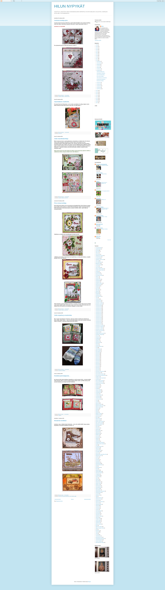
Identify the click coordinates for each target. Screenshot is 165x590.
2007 (97, 102)
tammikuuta (99, 88)
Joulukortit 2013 (98, 310)
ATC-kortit (97, 260)
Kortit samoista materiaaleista (101, 375)
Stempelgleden (98, 487)
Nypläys (97, 438)
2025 (97, 46)
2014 (97, 92)
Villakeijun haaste (99, 516)
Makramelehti (98, 225)
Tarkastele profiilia (98, 40)
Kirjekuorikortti (98, 342)
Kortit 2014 (98, 358)
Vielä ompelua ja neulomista (63, 315)
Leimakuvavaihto (99, 395)
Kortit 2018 (98, 363)
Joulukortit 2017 (98, 316)
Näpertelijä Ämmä (99, 224)
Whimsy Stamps (98, 524)
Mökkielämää (98, 433)
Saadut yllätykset (99, 471)
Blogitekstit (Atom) (59, 501)
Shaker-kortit (98, 476)
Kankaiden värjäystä (99, 334)
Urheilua (97, 509)
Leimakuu (97, 393)
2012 (97, 95)
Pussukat (97, 460)
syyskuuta (98, 65)
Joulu (97, 297)
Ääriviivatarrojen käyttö (100, 542)
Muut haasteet (98, 430)
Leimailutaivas (98, 392)
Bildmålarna (98, 263)
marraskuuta (99, 62)
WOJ (96, 529)
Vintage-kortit (98, 518)
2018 (97, 57)
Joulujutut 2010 (98, 300)
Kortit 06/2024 (98, 349)
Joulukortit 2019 (98, 318)
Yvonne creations (99, 541)
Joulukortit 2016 (66, 96)
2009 (97, 99)
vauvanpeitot (98, 513)
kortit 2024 (97, 368)
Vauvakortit (98, 512)
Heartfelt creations (61, 96)
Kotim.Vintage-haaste (99, 380)
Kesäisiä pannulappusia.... (62, 376)
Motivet (97, 426)
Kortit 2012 (98, 355)
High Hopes (98, 289)
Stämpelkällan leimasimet (100, 491)
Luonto (97, 401)
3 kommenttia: (67, 196)
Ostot (97, 445)
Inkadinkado (98, 295)
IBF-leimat (97, 292)
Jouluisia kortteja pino (61, 20)
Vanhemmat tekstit (87, 499)
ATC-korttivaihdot (99, 262)
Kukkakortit (98, 384)
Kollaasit (97, 345)
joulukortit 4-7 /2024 (99, 327)
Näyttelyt (97, 439)
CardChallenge (98, 264)
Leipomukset (98, 397)
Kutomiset (97, 387)
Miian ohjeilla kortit (99, 422)
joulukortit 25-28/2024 (99, 326)
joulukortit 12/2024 (99, 304)
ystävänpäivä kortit (99, 537)
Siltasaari (97, 479)
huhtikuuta (99, 84)
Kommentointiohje (99, 346)
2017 (97, 58)
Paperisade (98, 447)
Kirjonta (97, 343)
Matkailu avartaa (99, 413)
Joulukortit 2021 (98, 321)
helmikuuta (99, 87)
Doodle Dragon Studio (100, 270)
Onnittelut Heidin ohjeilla (100, 443)
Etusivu (72, 499)
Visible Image (98, 520)
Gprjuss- (97, 276)
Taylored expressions (99, 501)
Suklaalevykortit (98, 492)
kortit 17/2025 (98, 350)
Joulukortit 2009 (98, 305)
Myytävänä (98, 431)
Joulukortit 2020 (98, 320)
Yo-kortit (97, 534)
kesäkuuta (99, 70)
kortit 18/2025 (98, 351)
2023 (97, 49)
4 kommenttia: (67, 132)
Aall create (97, 251)
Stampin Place (98, 483)
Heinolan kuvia (98, 284)
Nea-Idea (97, 435)
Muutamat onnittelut (60, 420)
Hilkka (102, 26)
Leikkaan (97, 181)
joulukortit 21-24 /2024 (100, 325)
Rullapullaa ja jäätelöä (104, 165)
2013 (97, 93)
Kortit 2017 (98, 362)
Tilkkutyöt (97, 505)
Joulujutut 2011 (98, 301)
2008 (97, 101)
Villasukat (97, 517)
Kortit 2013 (98, 356)
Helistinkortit (98, 285)
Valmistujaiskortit (99, 510)
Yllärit (97, 533)
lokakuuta (98, 64)
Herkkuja (97, 287)
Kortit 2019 (98, 364)
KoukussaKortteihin (99, 381)
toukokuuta (99, 82)
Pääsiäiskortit (98, 463)
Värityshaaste (98, 521)
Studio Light (98, 488)
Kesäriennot (98, 337)
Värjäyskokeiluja (104, 173)
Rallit (97, 466)
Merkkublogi (98, 198)
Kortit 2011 (97, 354)
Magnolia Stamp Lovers (100, 405)
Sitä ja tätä (97, 480)
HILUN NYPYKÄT (69, 6)
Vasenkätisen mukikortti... (62, 101)
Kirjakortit (97, 339)
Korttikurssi (98, 376)
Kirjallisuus (98, 341)
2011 (97, 96)
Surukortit (97, 493)
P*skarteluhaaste (99, 446)
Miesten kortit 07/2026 (99, 421)
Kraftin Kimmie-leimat (99, 383)
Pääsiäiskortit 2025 (99, 464)
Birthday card (103, 199)
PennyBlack (98, 451)
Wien (97, 525)
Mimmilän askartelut (99, 424)
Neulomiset (60, 370)
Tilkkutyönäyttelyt (99, 504)
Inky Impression (98, 296)
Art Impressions (98, 256)
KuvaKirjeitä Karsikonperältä (101, 164)
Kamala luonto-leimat (99, 330)
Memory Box (98, 416)
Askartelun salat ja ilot (99, 259)
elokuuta (98, 67)
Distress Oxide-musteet (100, 268)
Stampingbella (98, 485)
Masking (97, 412)
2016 (97, 60)
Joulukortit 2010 (98, 306)
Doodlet (97, 271)
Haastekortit (98, 280)
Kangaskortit (98, 331)
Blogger (89, 581)
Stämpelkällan (98, 489)
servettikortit (98, 475)
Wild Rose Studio (99, 526)
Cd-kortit (97, 266)
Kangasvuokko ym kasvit (100, 333)
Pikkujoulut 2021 (99, 455)
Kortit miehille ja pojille (73, 496)
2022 (97, 51)
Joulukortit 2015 (98, 313)
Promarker (97, 459)
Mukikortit (97, 429)
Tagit (96, 496)
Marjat (97, 410)
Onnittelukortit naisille (99, 442)
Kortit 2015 (98, 359)
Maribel (97, 409)
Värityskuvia (98, 522)
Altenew (97, 252)
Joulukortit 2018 (98, 317)
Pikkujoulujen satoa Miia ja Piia (101, 454)
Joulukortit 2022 (98, 322)
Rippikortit (97, 470)
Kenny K (97, 335)
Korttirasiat (97, 379)
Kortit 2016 (60, 133)
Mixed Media (98, 425)
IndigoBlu (97, 293)
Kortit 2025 (98, 370)
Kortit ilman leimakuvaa (65, 496)
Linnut (97, 400)
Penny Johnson (98, 450)
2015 (97, 90)
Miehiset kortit (98, 418)
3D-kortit (97, 250)
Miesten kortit (98, 420)
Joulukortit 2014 (98, 312)
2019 (97, 55)
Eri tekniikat (98, 272)
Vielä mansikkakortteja (61, 138)
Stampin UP (98, 484)
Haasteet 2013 (98, 279)
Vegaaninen (98, 237)
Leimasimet (98, 396)
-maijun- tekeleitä (99, 172)
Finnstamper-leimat (99, 275)
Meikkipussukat (98, 414)
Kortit (97, 347)
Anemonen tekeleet (99, 215)
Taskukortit (97, 500)
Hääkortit (97, 291)
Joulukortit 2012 (98, 309)
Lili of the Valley (98, 399)
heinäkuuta (99, 68)
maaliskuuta (99, 85)
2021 (97, 52)
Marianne (97, 408)
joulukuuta (99, 61)
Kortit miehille (98, 372)
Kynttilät (97, 388)
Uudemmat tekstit (57, 499)
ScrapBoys (98, 474)
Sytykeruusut (98, 495)
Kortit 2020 (98, 366)
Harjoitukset (98, 281)
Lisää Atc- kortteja (104, 216)
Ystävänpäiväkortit (99, 539)
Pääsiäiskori (98, 462)
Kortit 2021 (98, 367)
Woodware (98, 530)
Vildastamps (98, 514)
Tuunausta (97, 508)
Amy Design (98, 254)
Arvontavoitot (98, 258)
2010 (97, 98)
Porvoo (97, 458)
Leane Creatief (98, 389)
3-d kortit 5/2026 (98, 247)
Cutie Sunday (98, 267)
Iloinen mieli (98, 236)
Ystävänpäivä (98, 535)
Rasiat (97, 468)
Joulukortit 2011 (98, 308)
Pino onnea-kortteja (60, 203)
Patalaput (63, 370)
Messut (97, 417)
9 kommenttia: (67, 95)
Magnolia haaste (99, 404)
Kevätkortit (97, 338)
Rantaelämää (98, 467)
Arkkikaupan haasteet (99, 255)
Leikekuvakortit (98, 391)
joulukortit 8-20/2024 (99, 329)
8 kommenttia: (67, 369)
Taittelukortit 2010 (99, 497)
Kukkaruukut (98, 385)
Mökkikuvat (98, 434)
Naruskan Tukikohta (99, 207)
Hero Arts (97, 288)
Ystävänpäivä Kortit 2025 (100, 538)
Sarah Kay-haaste (99, 472)
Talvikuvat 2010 (98, 499)
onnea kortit (98, 441)
